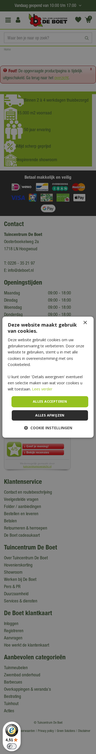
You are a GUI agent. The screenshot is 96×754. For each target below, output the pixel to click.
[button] (48, 428)
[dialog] (48, 377)
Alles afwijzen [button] (50, 415)
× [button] (85, 323)
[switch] (12, 746)
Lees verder (42, 388)
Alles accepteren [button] (50, 401)
